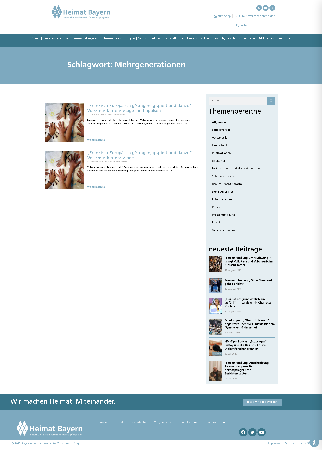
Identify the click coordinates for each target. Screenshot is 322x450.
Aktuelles (266, 38)
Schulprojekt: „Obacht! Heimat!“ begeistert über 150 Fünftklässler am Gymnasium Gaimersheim (250, 324)
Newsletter (139, 422)
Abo (225, 422)
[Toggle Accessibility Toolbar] (314, 442)
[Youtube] (266, 8)
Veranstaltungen (223, 230)
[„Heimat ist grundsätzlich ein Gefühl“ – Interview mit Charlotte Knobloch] (215, 306)
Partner (211, 422)
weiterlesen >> (96, 140)
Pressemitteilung (223, 215)
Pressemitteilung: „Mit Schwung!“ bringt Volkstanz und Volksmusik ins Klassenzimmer (249, 262)
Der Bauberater (222, 191)
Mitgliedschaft (164, 422)
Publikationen (221, 153)
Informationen (222, 199)
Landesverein (54, 38)
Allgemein (219, 122)
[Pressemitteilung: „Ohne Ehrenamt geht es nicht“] (215, 285)
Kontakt (119, 422)
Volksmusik (147, 38)
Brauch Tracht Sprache (227, 184)
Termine (283, 38)
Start (36, 38)
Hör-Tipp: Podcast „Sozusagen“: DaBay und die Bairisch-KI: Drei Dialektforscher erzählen (246, 345)
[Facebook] (259, 8)
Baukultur (171, 38)
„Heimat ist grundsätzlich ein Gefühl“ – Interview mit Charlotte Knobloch (248, 303)
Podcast (217, 207)
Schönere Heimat (224, 176)
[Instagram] (272, 8)
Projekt (217, 222)
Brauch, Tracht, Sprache (232, 38)
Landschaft (196, 38)
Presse (103, 422)
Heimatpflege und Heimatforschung (101, 38)
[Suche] (271, 101)
